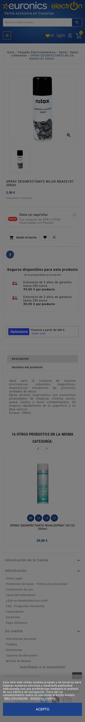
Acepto (42, 709)
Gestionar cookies (43, 698)
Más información (16, 698)
